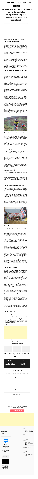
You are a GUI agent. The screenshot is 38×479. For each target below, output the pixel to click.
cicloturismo (9, 341)
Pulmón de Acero (10, 311)
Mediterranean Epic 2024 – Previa (17, 355)
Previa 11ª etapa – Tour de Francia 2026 (29, 449)
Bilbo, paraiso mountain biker (8, 354)
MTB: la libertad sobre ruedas (26, 354)
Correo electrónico (17, 394)
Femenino (7, 9)
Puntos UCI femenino (18, 10)
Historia (18, 9)
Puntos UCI (4, 10)
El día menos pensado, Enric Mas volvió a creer (29, 431)
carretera (21, 339)
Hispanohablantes (28, 9)
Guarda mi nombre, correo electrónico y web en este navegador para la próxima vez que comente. (17, 407)
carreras (16, 339)
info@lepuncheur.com (26, 476)
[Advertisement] (15, 332)
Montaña (10, 339)
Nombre (17, 389)
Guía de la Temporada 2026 (27, 10)
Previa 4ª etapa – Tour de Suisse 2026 (29, 455)
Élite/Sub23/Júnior (13, 9)
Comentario (17, 377)
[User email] (6, 324)
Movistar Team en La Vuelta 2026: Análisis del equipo (29, 436)
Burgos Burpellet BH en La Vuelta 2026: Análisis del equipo (29, 443)
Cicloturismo (22, 9)
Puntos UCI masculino (10, 10)
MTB (24, 341)
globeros (15, 341)
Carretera (4, 9)
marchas (20, 341)
